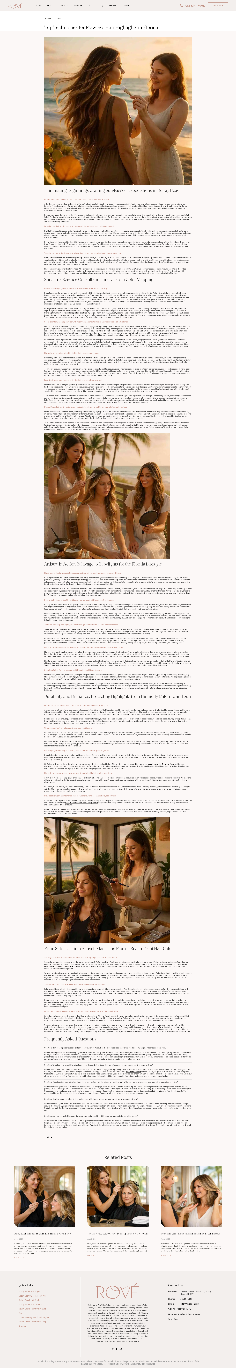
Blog (90, 5)
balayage (111, 1052)
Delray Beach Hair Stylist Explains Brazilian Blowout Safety (42, 1233)
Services (78, 5)
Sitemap (22, 1325)
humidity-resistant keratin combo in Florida (125, 714)
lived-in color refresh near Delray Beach (81, 802)
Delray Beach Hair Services (31, 1304)
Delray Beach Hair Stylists (30, 1300)
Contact (113, 5)
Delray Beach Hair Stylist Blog (32, 1308)
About (50, 5)
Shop (126, 5)
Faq (101, 5)
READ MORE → (19, 1258)
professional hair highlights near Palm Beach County (95, 313)
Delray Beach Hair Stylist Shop (32, 1321)
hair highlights (158, 1091)
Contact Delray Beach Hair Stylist (34, 1317)
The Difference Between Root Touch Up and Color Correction (117, 1233)
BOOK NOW (218, 5)
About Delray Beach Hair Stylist (33, 1295)
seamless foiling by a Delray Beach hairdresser (107, 688)
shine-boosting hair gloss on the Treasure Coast (154, 764)
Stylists (64, 5)
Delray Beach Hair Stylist (30, 1291)
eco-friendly (187, 1125)
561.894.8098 (186, 1298)
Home (38, 5)
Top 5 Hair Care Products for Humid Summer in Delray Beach (190, 1233)
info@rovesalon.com (189, 1303)
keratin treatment (133, 1071)
